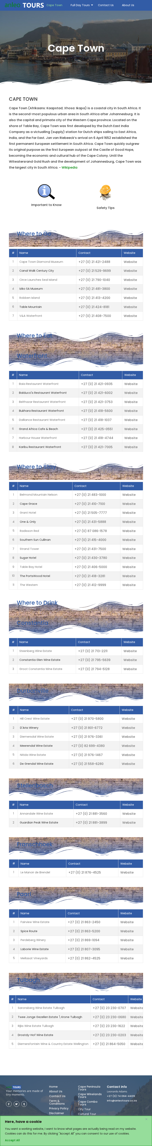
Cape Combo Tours (88, 1103)
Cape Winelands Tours (90, 1095)
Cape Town (54, 5)
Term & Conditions (57, 1102)
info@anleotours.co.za (122, 1100)
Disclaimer (56, 1113)
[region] (76, 1131)
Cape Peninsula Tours (89, 1088)
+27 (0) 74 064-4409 (121, 1096)
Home (53, 1087)
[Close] (147, 1119)
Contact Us (106, 5)
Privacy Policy (58, 1108)
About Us (128, 5)
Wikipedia (69, 167)
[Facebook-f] (9, 1104)
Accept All (12, 1140)
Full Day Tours (80, 5)
